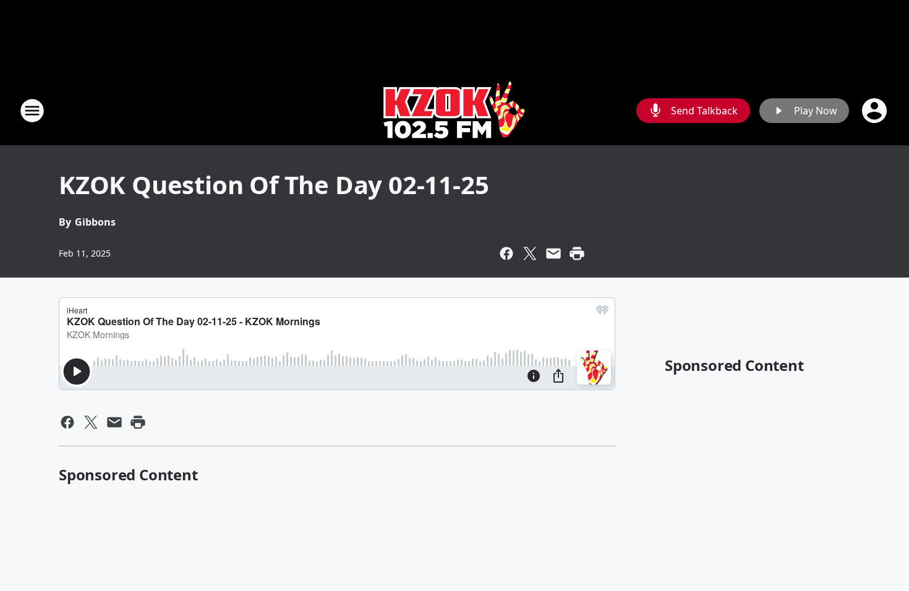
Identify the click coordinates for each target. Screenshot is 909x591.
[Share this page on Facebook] (506, 253)
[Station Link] (454, 110)
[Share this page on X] (530, 253)
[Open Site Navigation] (32, 110)
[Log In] (875, 110)
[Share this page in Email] (553, 253)
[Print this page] (577, 253)
